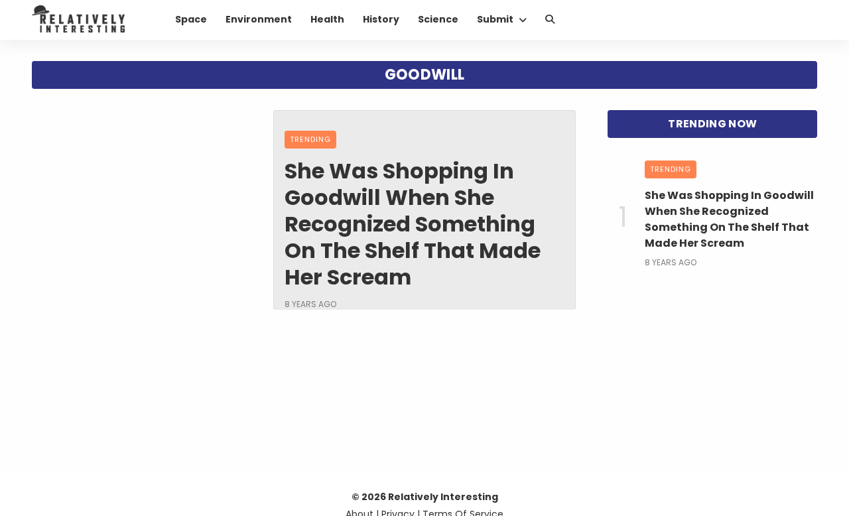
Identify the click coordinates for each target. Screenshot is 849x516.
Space (191, 19)
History (381, 19)
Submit (495, 19)
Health (327, 19)
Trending (310, 139)
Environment (259, 19)
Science (438, 19)
